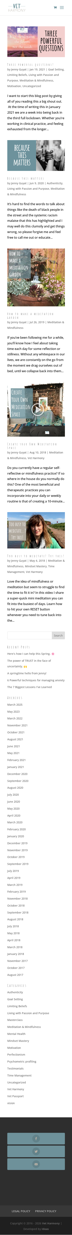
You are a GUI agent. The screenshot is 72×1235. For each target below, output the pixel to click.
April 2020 (13, 815)
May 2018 (13, 933)
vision (11, 1103)
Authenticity (54, 183)
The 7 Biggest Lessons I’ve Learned (29, 687)
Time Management (19, 1075)
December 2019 (17, 843)
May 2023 (13, 711)
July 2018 (13, 926)
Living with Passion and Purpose (28, 188)
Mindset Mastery (36, 566)
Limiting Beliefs (17, 75)
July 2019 (13, 871)
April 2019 (13, 878)
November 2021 (17, 725)
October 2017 (16, 968)
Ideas (45, 1229)
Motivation (14, 86)
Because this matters (26, 178)
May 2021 (13, 753)
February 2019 (16, 891)
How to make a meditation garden (30, 316)
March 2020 (14, 822)
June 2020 (13, 801)
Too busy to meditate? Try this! (36, 556)
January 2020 (15, 836)
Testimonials (15, 1068)
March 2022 (14, 718)
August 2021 (15, 739)
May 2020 (13, 808)
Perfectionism (16, 1054)
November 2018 (17, 898)
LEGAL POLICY (21, 1211)
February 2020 (16, 829)
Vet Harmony (36, 458)
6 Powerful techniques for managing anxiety (36, 680)
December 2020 (17, 774)
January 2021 (15, 767)
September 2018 (17, 912)
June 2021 (13, 746)
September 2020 (17, 781)
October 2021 (16, 732)
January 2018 (15, 954)
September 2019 (17, 864)
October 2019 (16, 857)
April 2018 (13, 940)
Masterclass (15, 1020)
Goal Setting (56, 69)
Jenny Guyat (18, 69)
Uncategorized (31, 86)
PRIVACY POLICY (45, 1211)
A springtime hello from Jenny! (26, 673)
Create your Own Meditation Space (32, 446)
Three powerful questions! (30, 65)
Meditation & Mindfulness (36, 80)
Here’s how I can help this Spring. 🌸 (31, 654)
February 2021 (16, 760)
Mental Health (16, 1034)
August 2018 (15, 919)
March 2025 (14, 704)
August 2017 (15, 975)
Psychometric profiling (21, 1061)
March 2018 (14, 947)
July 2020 (13, 794)
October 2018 (16, 905)
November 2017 (17, 961)
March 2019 (14, 885)
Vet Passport (15, 1096)
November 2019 (17, 850)
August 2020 (15, 787)
